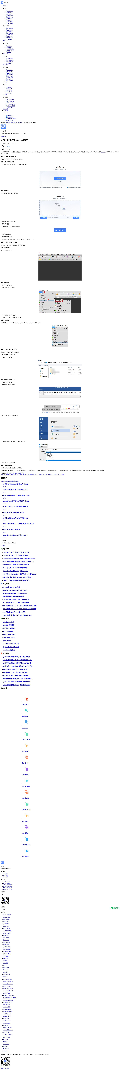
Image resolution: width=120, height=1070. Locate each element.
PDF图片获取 (10, 50)
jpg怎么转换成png (7, 1027)
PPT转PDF (9, 31)
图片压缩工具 (6, 928)
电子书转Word (10, 102)
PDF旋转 (9, 52)
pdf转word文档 (6, 933)
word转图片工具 (7, 930)
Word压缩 (9, 91)
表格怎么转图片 (7, 949)
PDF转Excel (10, 15)
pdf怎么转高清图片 (8, 981)
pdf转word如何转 (7, 1011)
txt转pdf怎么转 (13, 473)
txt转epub (5, 976)
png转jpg (5, 1046)
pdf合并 (5, 960)
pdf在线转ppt (6, 935)
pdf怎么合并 (6, 967)
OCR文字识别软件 (7, 884)
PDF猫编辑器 (6, 883)
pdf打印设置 (6, 937)
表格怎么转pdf (6, 953)
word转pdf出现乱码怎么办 (9, 995)
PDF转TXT (10, 20)
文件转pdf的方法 (7, 914)
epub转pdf (5, 958)
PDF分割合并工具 (7, 887)
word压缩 (5, 963)
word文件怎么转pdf (8, 988)
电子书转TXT (10, 101)
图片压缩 (9, 88)
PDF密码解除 (10, 49)
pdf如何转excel (6, 1020)
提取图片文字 (6, 942)
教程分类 (13, 122)
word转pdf (5, 1051)
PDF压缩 (9, 87)
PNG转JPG (9, 70)
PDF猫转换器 (10, 115)
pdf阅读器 (9, 39)
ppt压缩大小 (6, 972)
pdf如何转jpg (6, 1018)
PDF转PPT (9, 14)
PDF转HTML (10, 18)
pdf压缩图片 (6, 923)
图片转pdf (5, 969)
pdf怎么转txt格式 (7, 986)
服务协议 (5, 875)
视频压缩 (9, 90)
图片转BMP (10, 73)
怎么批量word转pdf (8, 984)
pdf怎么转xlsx (6, 993)
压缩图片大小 (6, 974)
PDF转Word (10, 11)
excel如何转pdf (6, 1016)
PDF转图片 (10, 12)
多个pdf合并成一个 (8, 1030)
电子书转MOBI (11, 104)
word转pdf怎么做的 (8, 1000)
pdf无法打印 (6, 944)
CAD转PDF (10, 34)
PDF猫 (8, 122)
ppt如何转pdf (6, 1004)
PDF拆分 (9, 47)
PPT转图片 (9, 79)
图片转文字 (6, 940)
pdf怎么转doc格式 (7, 979)
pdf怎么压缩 (6, 921)
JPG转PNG (9, 71)
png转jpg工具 (6, 917)
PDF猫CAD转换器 (11, 118)
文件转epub (10, 107)
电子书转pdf (6, 956)
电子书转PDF (10, 99)
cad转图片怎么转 (7, 951)
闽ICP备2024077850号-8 (56, 1054)
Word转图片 (10, 77)
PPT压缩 (9, 93)
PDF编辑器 (10, 117)
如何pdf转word (6, 1013)
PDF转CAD (10, 17)
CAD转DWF (10, 61)
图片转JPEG (10, 74)
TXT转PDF (10, 36)
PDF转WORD (6, 1037)
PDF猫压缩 (10, 120)
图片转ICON (10, 76)
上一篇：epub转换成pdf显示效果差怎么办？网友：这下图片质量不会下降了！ (20, 474)
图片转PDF (10, 30)
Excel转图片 (10, 80)
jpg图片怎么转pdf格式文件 (9, 997)
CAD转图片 (10, 63)
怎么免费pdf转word (8, 990)
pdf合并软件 (6, 1025)
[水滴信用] (114, 909)
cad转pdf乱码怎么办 (8, 1002)
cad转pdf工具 (6, 926)
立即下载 (3, 545)
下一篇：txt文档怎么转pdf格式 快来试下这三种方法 (51, 474)
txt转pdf (103, 152)
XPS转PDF (9, 37)
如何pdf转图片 (6, 1007)
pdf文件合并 (6, 1032)
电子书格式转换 (11, 106)
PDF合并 (9, 46)
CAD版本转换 (10, 60)
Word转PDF (10, 28)
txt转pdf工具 (6, 919)
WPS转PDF (10, 21)
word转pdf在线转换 (8, 1034)
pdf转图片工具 (6, 946)
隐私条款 (5, 876)
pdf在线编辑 (10, 23)
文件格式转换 (21, 473)
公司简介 (5, 873)
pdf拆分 (5, 965)
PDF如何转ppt (6, 1023)
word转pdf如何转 (7, 1009)
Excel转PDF (10, 33)
